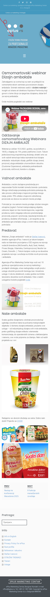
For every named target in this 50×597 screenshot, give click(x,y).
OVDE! (20, 421)
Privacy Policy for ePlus (14, 543)
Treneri (7, 561)
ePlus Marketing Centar (25, 581)
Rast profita (9, 547)
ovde (28, 280)
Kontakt (7, 540)
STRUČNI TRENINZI (12, 557)
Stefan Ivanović (38, 237)
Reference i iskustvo (13, 550)
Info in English (10, 536)
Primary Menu (25, 56)
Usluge (7, 564)
